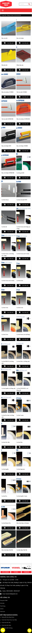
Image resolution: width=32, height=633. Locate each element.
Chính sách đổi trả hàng (7, 628)
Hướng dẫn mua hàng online (8, 617)
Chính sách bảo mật (6, 622)
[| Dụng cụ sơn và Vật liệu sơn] (5, 4)
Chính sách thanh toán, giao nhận (9, 619)
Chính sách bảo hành (6, 625)
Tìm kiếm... (29, 4)
